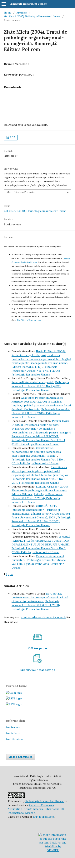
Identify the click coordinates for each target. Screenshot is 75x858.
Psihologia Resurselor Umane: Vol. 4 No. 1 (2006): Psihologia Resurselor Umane (36, 370)
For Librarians (14, 739)
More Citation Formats (21, 192)
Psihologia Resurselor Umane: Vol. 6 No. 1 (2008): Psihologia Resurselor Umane (36, 605)
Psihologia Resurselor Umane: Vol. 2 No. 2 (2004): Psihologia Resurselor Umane (37, 498)
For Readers (13, 727)
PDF (12, 137)
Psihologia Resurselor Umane (28, 3)
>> (11, 574)
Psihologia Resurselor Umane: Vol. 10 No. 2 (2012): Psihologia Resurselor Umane (40, 386)
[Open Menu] (4, 4)
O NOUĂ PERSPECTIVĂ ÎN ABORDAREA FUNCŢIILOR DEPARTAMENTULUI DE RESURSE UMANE (41, 540)
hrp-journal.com (43, 816)
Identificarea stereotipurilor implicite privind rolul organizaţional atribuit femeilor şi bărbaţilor (40, 471)
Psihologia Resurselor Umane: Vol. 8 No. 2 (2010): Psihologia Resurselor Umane (41, 413)
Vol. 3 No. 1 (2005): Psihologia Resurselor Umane (32, 16)
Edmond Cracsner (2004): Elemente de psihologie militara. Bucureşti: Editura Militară (40, 490)
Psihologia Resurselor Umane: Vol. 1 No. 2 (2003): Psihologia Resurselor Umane (41, 521)
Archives (22, 12)
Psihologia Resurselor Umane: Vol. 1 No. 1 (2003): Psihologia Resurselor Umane (39, 563)
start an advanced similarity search (43, 617)
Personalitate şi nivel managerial (33, 382)
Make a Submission (20, 757)
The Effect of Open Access (29, 320)
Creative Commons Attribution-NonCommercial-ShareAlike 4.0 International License (36, 809)
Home (7, 12)
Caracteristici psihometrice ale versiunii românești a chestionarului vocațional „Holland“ (36, 451)
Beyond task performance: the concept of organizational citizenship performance (40, 597)
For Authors (13, 733)
